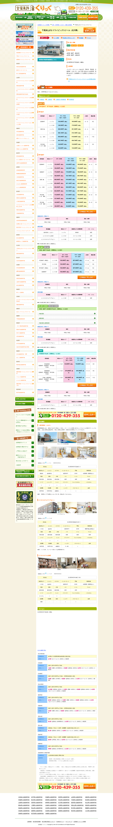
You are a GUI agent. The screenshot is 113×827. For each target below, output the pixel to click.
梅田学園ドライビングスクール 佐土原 (24, 384)
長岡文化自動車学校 (21, 198)
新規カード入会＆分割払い (23, 430)
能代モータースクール (21, 70)
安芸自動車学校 (20, 336)
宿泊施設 (81, 38)
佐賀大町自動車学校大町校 (22, 347)
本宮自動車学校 (20, 131)
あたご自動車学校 (20, 357)
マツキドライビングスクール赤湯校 (24, 98)
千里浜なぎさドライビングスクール (24, 249)
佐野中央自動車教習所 (21, 163)
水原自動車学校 (20, 194)
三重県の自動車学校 (36, 805)
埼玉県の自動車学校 (63, 800)
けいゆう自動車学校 (21, 380)
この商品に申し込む (87, 212)
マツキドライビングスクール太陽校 (24, 81)
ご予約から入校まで (21, 451)
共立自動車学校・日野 (21, 354)
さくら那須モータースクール (23, 159)
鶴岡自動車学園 (20, 85)
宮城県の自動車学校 (50, 797)
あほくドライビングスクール (23, 311)
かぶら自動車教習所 (21, 187)
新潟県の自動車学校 (90, 800)
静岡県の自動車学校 (50, 802)
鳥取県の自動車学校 (90, 805)
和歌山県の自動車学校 (77, 805)
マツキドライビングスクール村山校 (24, 118)
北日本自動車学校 (20, 260)
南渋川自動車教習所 (21, 180)
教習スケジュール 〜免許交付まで (21, 456)
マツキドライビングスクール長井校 (24, 89)
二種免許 (49, 99)
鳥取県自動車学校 (20, 278)
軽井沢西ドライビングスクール (23, 227)
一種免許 (41, 99)
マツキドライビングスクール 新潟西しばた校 (24, 205)
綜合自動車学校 (20, 238)
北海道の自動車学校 (23, 797)
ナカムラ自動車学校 (21, 377)
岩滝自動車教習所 (20, 267)
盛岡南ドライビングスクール (23, 59)
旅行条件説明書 (37, 821)
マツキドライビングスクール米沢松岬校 (24, 103)
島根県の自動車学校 (23, 808)
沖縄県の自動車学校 (50, 813)
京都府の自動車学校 (50, 805)
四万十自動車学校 (20, 333)
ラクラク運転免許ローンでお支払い (23, 421)
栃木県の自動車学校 (36, 800)
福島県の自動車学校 (90, 797)
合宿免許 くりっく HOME (80, 821)
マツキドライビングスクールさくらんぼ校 (24, 123)
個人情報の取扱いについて (48, 821)
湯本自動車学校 (20, 135)
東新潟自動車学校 (20, 209)
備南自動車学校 (20, 304)
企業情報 (29, 821)
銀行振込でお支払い (21, 426)
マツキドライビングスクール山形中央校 (24, 113)
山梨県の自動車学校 (23, 802)
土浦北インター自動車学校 (22, 145)
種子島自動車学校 (20, 392)
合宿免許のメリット (21, 442)
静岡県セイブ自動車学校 (22, 241)
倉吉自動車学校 (20, 285)
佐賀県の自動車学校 (50, 811)
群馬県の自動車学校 (50, 800)
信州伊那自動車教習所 (21, 220)
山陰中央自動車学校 (21, 281)
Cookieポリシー (60, 821)
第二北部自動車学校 (21, 73)
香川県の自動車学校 (76, 808)
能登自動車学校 (20, 253)
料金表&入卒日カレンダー (69, 38)
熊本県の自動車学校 (76, 811)
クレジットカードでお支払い (23, 415)
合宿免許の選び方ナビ (22, 447)
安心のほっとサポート (22, 461)
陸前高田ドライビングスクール (23, 52)
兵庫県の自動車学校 (63, 805)
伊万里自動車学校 (20, 343)
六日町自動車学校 (20, 201)
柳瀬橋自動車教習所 (21, 173)
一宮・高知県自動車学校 (22, 326)
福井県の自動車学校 (76, 802)
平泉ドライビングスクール (22, 56)
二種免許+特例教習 (60, 99)
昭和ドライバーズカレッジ (22, 138)
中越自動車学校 (20, 213)
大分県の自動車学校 (90, 811)
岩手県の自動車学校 (36, 797)
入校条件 (18, 465)
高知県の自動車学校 (23, 811)
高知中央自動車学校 (21, 329)
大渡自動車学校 (20, 177)
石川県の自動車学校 (63, 802)
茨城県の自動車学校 (23, 800)
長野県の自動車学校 (36, 802)
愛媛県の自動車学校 (90, 808)
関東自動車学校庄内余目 (22, 94)
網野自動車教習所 (20, 271)
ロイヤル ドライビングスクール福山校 (24, 300)
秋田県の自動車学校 (63, 797)
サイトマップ (69, 821)
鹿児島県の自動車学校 (37, 813)
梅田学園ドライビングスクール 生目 (24, 372)
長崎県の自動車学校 (63, 811)
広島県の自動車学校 (50, 808)
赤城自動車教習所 (20, 170)
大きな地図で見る (42, 650)
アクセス (89, 38)
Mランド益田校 (20, 292)
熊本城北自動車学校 (21, 364)
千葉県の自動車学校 (76, 800)
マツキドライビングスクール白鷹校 (24, 108)
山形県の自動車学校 (76, 797)
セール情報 (56, 38)
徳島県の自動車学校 (63, 808)
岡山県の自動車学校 (36, 808)
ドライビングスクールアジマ (23, 230)
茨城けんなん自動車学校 (22, 149)
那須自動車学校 (20, 156)
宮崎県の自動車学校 (23, 813)
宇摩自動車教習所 (20, 319)
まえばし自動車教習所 (21, 184)
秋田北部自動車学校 (21, 66)
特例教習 (71, 99)
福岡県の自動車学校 (36, 811)
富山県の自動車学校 (90, 802)
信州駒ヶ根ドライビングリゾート (24, 224)
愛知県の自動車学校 (23, 805)
